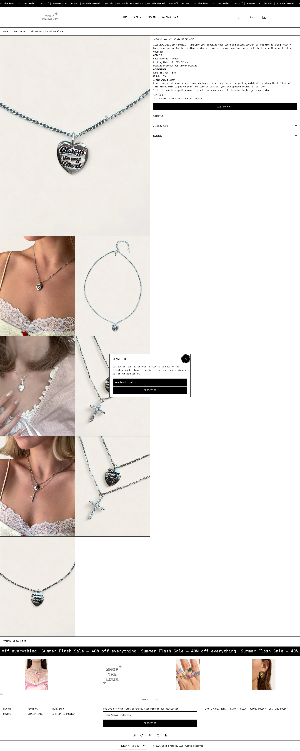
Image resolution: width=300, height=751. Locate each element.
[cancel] (186, 359)
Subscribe (150, 390)
